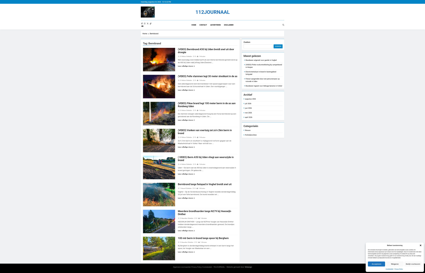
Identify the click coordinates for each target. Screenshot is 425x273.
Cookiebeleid (389, 269)
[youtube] (142, 26)
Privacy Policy (398, 269)
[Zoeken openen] (283, 25)
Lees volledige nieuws (185, 66)
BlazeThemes (193, 269)
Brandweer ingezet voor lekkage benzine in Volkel (264, 86)
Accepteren (376, 264)
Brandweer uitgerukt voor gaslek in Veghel (261, 60)
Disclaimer (229, 25)
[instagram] (144, 23)
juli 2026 (248, 104)
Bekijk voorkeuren (413, 264)
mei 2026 (248, 113)
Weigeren (395, 264)
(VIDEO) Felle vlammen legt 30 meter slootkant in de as (207, 76)
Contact (203, 25)
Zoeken (246, 42)
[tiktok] (150, 23)
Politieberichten (251, 135)
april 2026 (248, 117)
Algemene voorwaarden (182, 267)
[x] (147, 23)
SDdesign (248, 267)
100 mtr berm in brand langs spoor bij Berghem (203, 238)
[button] (420, 245)
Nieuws (248, 130)
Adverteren (215, 25)
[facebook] (142, 23)
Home (193, 25)
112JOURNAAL (212, 12)
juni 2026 (248, 108)
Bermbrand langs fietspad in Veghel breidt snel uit (205, 184)
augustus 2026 (250, 99)
